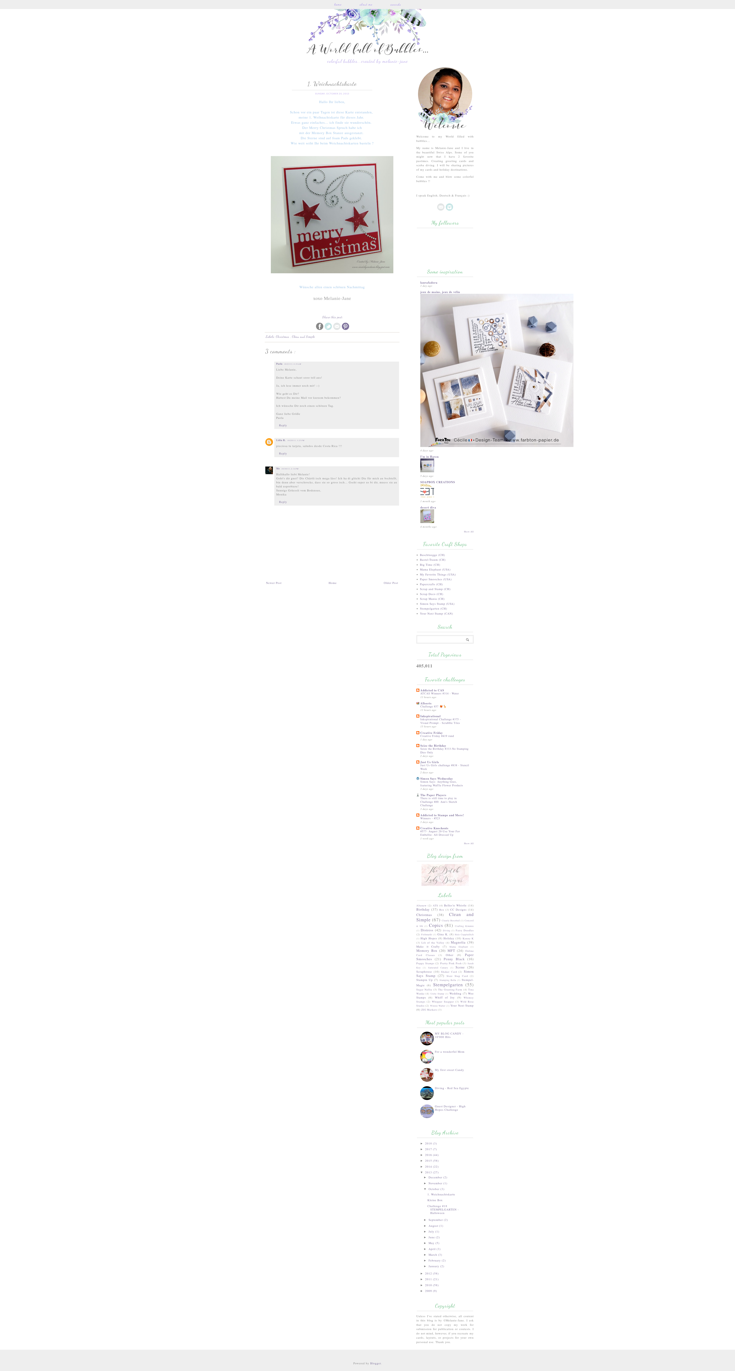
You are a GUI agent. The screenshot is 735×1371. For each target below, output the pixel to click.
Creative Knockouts (434, 828)
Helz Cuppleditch (464, 934)
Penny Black (454, 959)
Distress (427, 930)
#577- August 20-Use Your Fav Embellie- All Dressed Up (440, 833)
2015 (429, 1160)
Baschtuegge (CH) (432, 555)
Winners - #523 (430, 818)
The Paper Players (433, 795)
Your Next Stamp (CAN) (436, 613)
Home (337, 4)
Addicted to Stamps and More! (442, 815)
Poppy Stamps (425, 963)
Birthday (423, 909)
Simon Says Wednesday (436, 778)
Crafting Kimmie (464, 925)
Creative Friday (431, 733)
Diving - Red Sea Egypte (452, 1088)
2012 (429, 1273)
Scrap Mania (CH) (432, 599)
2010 (429, 1285)
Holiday (448, 938)
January (434, 1266)
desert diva (428, 507)
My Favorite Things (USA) (438, 574)
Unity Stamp (437, 993)
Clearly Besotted (451, 920)
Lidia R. (281, 440)
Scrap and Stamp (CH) (435, 589)
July (432, 1231)
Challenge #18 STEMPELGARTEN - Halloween (443, 1209)
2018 (429, 1143)
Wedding (455, 993)
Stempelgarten (448, 984)
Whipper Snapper (443, 1001)
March (433, 1254)
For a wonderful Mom (450, 1051)
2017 (429, 1149)
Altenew (421, 905)
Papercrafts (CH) (431, 584)
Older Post (391, 583)
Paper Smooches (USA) (436, 579)
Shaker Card (449, 971)
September (436, 1220)
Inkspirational (430, 716)
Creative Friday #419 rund (437, 736)
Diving (446, 930)
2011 (429, 1279)
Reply (283, 425)
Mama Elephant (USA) (435, 569)
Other (449, 955)
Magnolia (458, 942)
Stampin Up (424, 980)
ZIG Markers (429, 1009)
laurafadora (429, 282)
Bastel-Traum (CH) (433, 559)
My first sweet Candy (449, 1070)
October (434, 1189)
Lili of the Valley (432, 942)
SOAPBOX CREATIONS (437, 482)
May (432, 1243)
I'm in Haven (429, 456)
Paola (279, 363)
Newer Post (274, 583)
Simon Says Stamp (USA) (437, 604)
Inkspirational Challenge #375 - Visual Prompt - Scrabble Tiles (440, 721)
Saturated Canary (438, 967)
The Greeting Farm (450, 989)
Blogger (375, 1363)
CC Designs (458, 909)
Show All (469, 531)
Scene (460, 967)
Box (441, 909)
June (432, 1237)
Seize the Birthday (433, 745)
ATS (435, 905)
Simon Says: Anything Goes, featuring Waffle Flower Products (441, 783)
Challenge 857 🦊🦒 (433, 706)
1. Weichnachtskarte (441, 1194)
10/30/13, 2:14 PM (290, 468)
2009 (429, 1291)
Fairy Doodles (465, 930)
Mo (278, 468)
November (436, 1183)
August (434, 1226)
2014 (429, 1166)
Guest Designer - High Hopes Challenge (450, 1108)
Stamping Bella (447, 979)
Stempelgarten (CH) (433, 608)
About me (366, 4)
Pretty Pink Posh (451, 963)
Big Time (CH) (430, 564)
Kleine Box (435, 1200)
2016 (429, 1155)
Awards (395, 4)
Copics (436, 925)
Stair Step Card (457, 976)
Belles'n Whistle (455, 905)
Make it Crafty (428, 946)
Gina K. (442, 934)
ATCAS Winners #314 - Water (439, 693)
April (433, 1249)
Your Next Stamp (462, 1005)
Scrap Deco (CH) (431, 594)
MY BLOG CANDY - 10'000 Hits (449, 1035)
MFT (451, 950)
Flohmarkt (426, 934)
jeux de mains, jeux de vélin (440, 292)
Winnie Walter (437, 1005)
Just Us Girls (429, 762)
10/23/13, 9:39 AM (292, 364)
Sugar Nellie (424, 989)
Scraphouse (424, 971)
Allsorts (426, 703)
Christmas (283, 336)
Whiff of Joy (445, 997)
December (436, 1177)
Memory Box (426, 950)
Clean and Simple (303, 336)
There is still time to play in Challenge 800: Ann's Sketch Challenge (438, 801)
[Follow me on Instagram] (449, 210)
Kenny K (468, 938)
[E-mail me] (441, 210)
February (435, 1260)
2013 (429, 1172)
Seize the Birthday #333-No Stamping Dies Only (444, 750)
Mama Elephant (458, 946)
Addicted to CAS (432, 690)
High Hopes (429, 938)
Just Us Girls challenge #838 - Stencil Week (444, 767)
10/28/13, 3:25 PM (296, 440)
